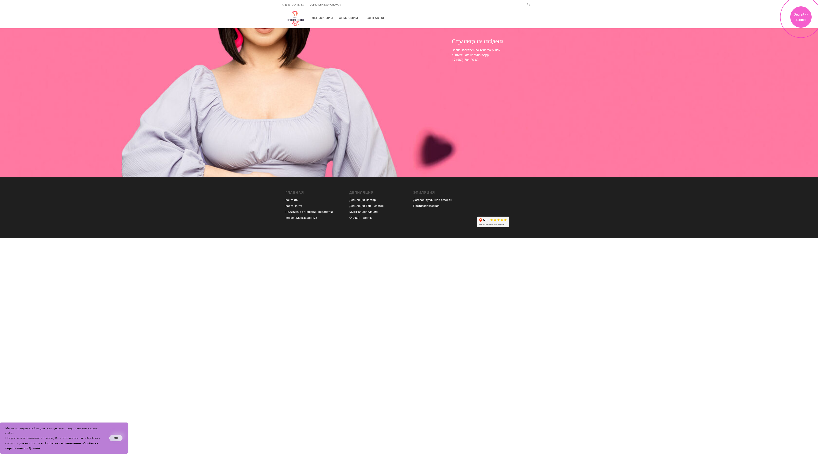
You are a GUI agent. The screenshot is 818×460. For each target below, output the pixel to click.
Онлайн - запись (360, 217)
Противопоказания (426, 205)
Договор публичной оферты (432, 199)
